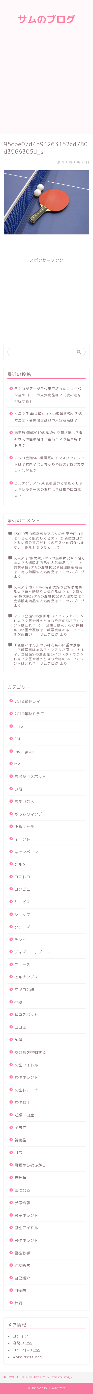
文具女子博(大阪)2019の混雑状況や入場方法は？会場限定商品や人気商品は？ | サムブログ (49, 596)
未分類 (20, 1177)
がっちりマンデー (30, 814)
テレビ (20, 939)
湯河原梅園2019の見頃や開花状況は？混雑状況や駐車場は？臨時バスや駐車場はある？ (48, 439)
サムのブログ (47, 19)
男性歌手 (22, 1253)
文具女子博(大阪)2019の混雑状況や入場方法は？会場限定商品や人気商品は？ (48, 417)
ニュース (22, 964)
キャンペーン (26, 851)
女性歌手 (22, 1102)
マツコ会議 (24, 989)
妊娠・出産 (24, 1115)
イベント (22, 839)
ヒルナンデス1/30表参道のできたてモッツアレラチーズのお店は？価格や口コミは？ (48, 489)
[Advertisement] (46, 85)
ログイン (20, 1336)
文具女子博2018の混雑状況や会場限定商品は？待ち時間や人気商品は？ (48, 589)
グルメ (20, 864)
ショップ (22, 914)
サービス (22, 902)
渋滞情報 (22, 1202)
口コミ (20, 1027)
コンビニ (22, 889)
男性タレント (26, 1240)
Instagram (24, 751)
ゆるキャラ (24, 826)
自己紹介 (22, 1278)
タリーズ (22, 927)
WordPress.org (27, 1357)
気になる (22, 1190)
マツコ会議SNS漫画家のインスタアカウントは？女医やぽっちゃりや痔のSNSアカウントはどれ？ (49, 464)
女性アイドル (26, 1065)
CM (17, 738)
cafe (18, 726)
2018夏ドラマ (27, 701)
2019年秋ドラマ (29, 713)
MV (17, 764)
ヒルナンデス (26, 977)
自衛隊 (20, 1290)
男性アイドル (26, 1227)
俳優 (18, 1002)
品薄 (18, 1039)
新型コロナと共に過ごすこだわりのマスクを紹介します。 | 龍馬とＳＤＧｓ (49, 543)
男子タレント (26, 1215)
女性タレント (26, 1077)
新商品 (20, 1140)
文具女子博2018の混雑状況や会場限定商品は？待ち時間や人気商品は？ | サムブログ (49, 567)
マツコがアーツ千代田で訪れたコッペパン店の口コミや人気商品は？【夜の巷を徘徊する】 (47, 394)
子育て (20, 1127)
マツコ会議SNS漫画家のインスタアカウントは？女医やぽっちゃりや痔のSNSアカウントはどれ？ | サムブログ (49, 659)
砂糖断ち (22, 1265)
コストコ (22, 877)
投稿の (22, 1343)
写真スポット (26, 1014)
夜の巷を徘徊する (30, 1052)
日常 (18, 1152)
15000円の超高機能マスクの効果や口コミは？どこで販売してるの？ (49, 536)
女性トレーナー (28, 1090)
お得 (18, 789)
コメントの (26, 1350)
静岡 (18, 1303)
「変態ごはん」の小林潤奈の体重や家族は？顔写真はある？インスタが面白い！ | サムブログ (49, 630)
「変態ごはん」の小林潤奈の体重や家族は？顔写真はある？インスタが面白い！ (47, 647)
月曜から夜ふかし (30, 1165)
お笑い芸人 (24, 801)
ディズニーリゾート (32, 952)
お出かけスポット (30, 776)
